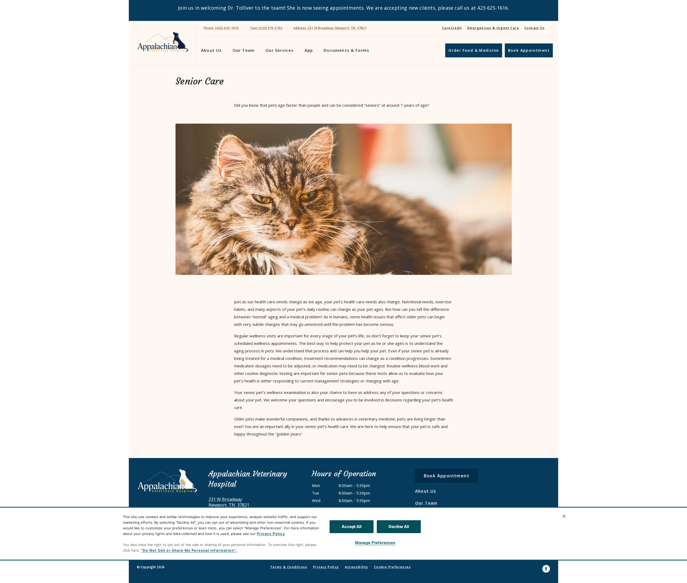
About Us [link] (211, 50)
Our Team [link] (244, 50)
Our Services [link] (279, 50)
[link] (163, 42)
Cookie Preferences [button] (392, 567)
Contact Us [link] (534, 28)
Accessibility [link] (356, 567)
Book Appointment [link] (529, 50)
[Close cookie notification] (564, 516)
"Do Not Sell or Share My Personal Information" (188, 550)
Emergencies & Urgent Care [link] (493, 28)
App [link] (309, 50)
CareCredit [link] (452, 28)
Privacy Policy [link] (326, 567)
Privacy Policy (271, 534)
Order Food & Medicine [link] (473, 50)
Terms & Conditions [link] (288, 567)
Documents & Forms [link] (346, 50)
